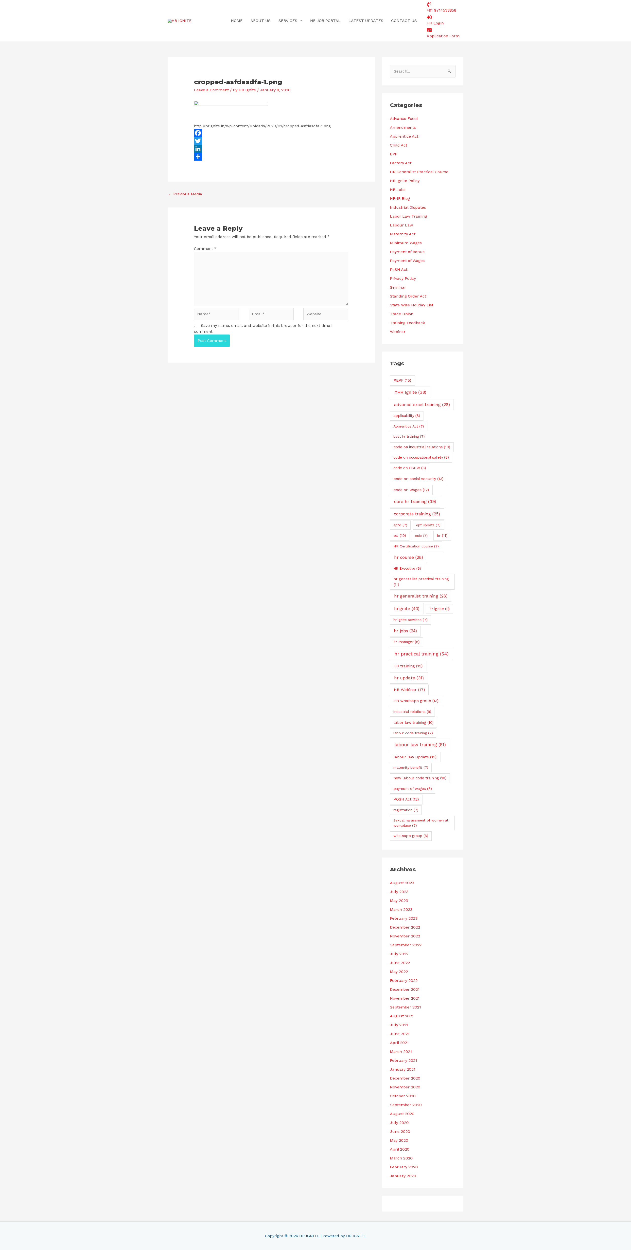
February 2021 (403, 1060)
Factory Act (400, 163)
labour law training (420, 744)
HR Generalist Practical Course (419, 171)
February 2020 (404, 1167)
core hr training (415, 501)
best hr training (409, 436)
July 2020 (399, 1122)
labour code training (413, 733)
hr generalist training (420, 596)
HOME (237, 20)
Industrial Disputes (408, 207)
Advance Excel (404, 118)
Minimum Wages (406, 243)
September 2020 (406, 1104)
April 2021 (399, 1042)
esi (400, 535)
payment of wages (412, 788)
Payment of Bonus (407, 251)
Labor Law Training (408, 216)
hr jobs (405, 630)
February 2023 (404, 918)
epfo (400, 525)
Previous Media (185, 194)
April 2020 (399, 1149)
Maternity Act (402, 234)
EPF (393, 154)
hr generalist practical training (421, 582)
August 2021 (402, 1016)
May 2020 (399, 1140)
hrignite (406, 608)
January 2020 (403, 1176)
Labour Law (401, 225)
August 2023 (402, 882)
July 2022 (399, 953)
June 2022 (400, 962)
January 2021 (402, 1069)
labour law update (415, 757)
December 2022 (405, 927)
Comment (205, 248)
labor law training (414, 722)
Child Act (398, 145)
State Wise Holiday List (411, 305)
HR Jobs (397, 189)
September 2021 (405, 1007)
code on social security (418, 479)
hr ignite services (410, 620)
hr (442, 535)
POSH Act (406, 799)
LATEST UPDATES (366, 20)
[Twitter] (271, 141)
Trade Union (401, 314)
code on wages (411, 490)
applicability (406, 415)
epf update (428, 525)
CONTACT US (404, 20)
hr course (408, 557)
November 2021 (405, 998)
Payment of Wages (407, 260)
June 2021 (399, 1033)
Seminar (398, 287)
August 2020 (402, 1113)
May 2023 (399, 900)
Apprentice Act (404, 136)
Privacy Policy (403, 278)
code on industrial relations (422, 447)
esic (421, 536)
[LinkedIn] (271, 149)
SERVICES (288, 20)
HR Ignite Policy (405, 180)
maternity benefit (410, 767)
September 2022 (405, 945)
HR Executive (407, 568)
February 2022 (404, 980)
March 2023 (401, 909)
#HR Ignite (410, 392)
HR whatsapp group (416, 701)
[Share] (271, 157)
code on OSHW (409, 468)
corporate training (417, 513)
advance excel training (422, 404)
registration (405, 810)
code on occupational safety (421, 457)
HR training (408, 666)
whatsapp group (410, 836)
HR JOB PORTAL (325, 20)
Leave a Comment (211, 90)
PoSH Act (398, 269)
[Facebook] (271, 133)
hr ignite (439, 609)
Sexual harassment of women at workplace (420, 822)
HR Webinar (409, 689)
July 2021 (399, 1025)
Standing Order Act (408, 296)
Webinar (397, 331)
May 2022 (399, 971)
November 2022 (405, 936)
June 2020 (400, 1131)
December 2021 (405, 989)
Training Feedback (407, 322)
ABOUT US (260, 20)
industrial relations (412, 711)
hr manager (406, 642)
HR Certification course (416, 546)
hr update (409, 677)
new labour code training (420, 778)
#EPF (402, 380)
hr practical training (421, 654)
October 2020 (403, 1096)
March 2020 (401, 1158)
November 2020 (405, 1087)
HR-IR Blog (400, 198)
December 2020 (405, 1078)
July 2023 (399, 891)
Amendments (403, 127)
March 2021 (401, 1051)
